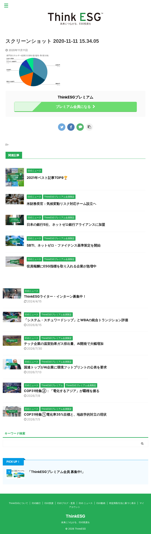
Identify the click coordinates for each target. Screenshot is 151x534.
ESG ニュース (86, 503)
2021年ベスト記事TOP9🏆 (47, 178)
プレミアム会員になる (73, 106)
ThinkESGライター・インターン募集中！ (55, 296)
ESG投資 (49, 503)
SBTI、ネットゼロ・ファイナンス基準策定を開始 (64, 245)
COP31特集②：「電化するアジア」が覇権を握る (61, 391)
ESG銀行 (36, 503)
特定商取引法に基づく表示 (122, 503)
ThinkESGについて (18, 503)
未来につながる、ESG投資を (75, 522)
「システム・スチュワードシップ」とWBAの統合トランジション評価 (76, 320)
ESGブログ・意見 (66, 503)
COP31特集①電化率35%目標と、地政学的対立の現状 (65, 414)
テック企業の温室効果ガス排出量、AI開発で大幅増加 (63, 344)
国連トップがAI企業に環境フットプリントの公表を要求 (65, 367)
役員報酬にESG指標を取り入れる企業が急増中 (61, 266)
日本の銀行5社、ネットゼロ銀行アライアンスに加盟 (66, 224)
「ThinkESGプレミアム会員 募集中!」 (56, 472)
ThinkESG (75, 516)
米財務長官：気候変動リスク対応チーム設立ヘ (61, 204)
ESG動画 (100, 503)
